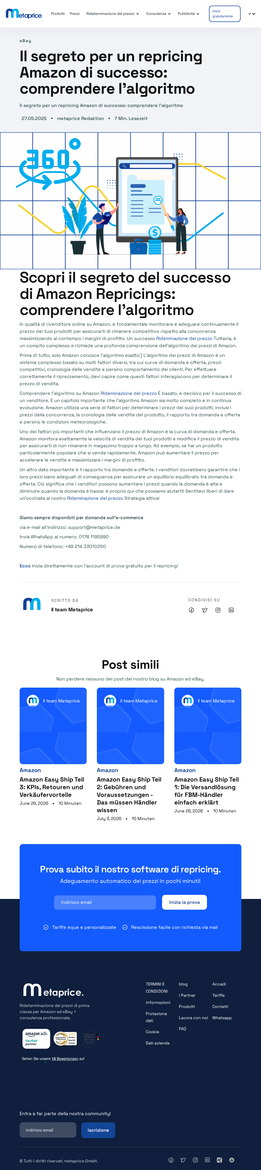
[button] (112, 13)
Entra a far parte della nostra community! (65, 1113)
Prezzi (75, 13)
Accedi (219, 984)
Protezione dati (156, 1017)
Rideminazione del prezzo (184, 338)
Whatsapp (222, 1017)
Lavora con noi (193, 1017)
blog (183, 984)
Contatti (220, 1006)
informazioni (158, 1002)
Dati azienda (157, 1043)
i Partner (187, 995)
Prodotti (187, 1006)
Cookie (152, 1031)
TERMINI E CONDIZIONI (157, 987)
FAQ (182, 1028)
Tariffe (218, 995)
